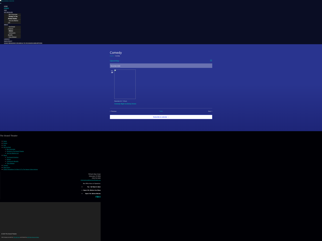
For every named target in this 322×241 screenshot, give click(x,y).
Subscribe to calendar (160, 117)
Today (161, 111)
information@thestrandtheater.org (91, 180)
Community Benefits (12, 34)
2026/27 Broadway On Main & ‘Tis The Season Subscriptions (23, 43)
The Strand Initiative (11, 28)
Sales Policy (8, 41)
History (11, 31)
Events (6, 8)
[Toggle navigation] (0, 3)
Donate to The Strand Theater (13, 17)
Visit (5, 10)
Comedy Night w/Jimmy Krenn (125, 104)
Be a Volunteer (13, 14)
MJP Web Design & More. (33, 237)
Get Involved (8, 12)
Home (6, 6)
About (6, 25)
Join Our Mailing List (13, 22)
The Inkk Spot (16, 237)
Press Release (12, 37)
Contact (7, 39)
